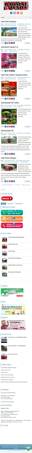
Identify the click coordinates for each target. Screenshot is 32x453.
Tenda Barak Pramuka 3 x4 (9, 47)
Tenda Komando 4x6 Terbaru (10, 103)
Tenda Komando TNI (7, 130)
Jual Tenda (19, 77)
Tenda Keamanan (20, 24)
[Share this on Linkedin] (14, 43)
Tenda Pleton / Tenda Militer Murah (17, 337)
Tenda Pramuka (4, 51)
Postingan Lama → (26, 184)
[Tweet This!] (7, 43)
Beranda (17, 184)
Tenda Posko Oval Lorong (15, 265)
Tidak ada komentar (22, 25)
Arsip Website (19, 203)
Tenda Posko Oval (13, 244)
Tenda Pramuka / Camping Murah (17, 345)
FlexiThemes (10, 450)
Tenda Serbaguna (14, 162)
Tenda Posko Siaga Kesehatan (16, 237)
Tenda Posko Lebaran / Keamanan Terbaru (14, 75)
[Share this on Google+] (10, 43)
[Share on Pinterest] (12, 43)
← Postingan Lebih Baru (7, 184)
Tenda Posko (3, 25)
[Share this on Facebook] (5, 43)
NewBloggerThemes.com (19, 450)
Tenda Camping (20, 49)
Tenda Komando (27, 105)
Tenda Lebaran (28, 24)
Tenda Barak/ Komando (14, 272)
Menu (3, 203)
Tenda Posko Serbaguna (8, 21)
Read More (27, 43)
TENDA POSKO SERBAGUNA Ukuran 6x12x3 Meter (14, 382)
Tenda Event (24, 77)
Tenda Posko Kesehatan (6, 162)
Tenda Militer (3, 134)
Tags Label (10, 203)
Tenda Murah (26, 49)
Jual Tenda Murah (19, 133)
